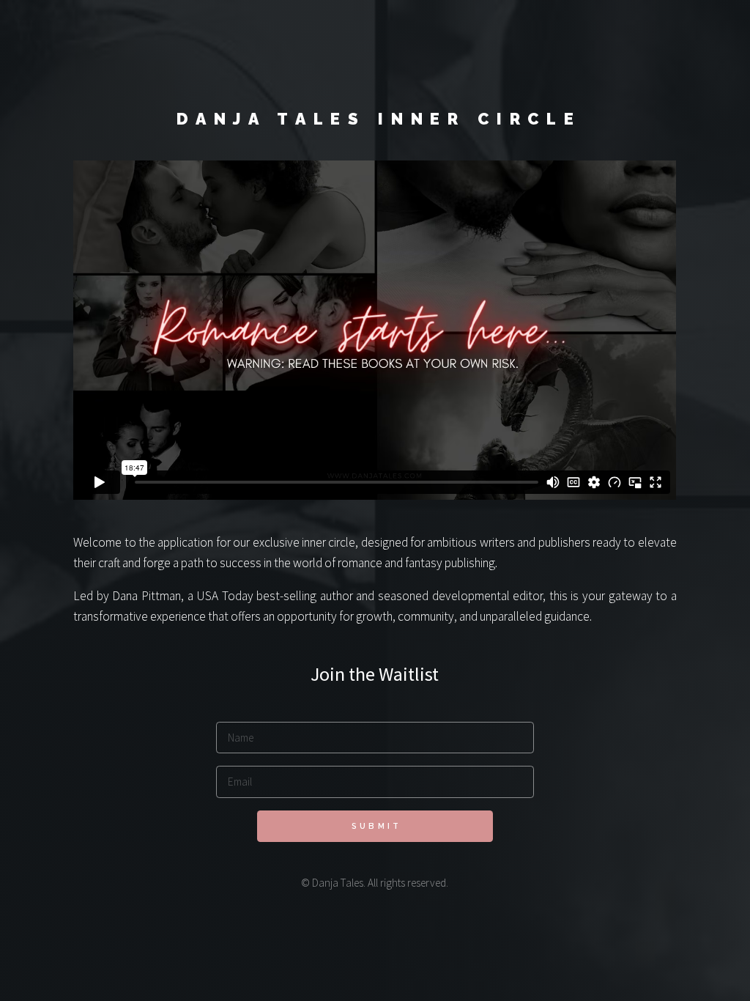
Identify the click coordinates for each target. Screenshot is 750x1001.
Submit (377, 826)
